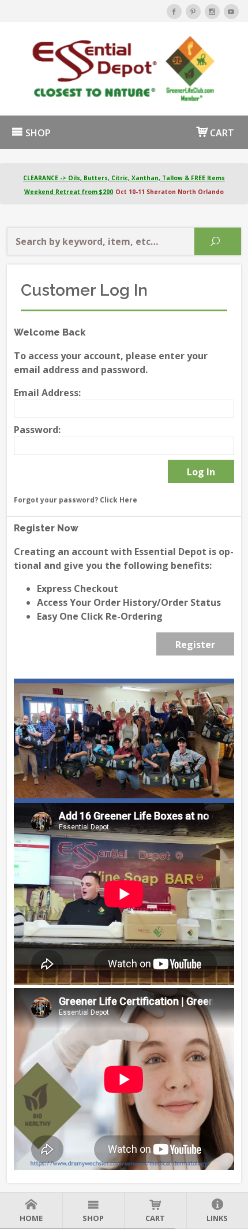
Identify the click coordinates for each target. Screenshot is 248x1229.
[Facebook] (174, 11)
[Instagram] (212, 11)
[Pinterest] (193, 11)
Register (195, 644)
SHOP (37, 132)
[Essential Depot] (124, 69)
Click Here (118, 500)
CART (221, 132)
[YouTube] (231, 11)
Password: (37, 429)
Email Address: (47, 392)
